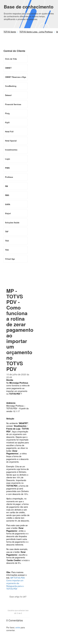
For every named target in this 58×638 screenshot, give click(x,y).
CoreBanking (10, 86)
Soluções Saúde (12, 222)
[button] (18, 601)
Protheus (9, 177)
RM (6, 186)
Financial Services (13, 104)
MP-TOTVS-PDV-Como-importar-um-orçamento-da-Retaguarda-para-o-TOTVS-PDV (15, 583)
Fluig (7, 113)
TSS (7, 249)
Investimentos (11, 149)
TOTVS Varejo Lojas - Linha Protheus (36, 31)
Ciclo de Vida (11, 58)
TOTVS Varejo (10, 31)
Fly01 (7, 122)
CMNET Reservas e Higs (15, 77)
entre (17, 627)
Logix (7, 158)
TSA (7, 240)
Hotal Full (9, 131)
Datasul (8, 95)
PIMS (7, 168)
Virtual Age (10, 259)
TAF (6, 231)
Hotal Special (11, 140)
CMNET (8, 67)
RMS (7, 195)
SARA (7, 204)
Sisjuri (8, 213)
